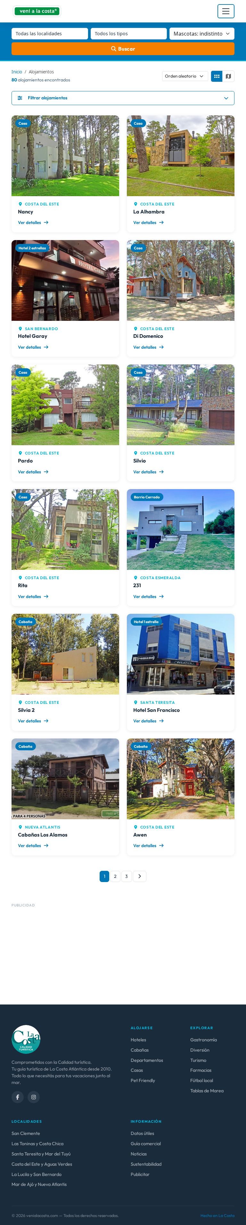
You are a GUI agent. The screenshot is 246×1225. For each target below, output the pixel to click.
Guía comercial (146, 1143)
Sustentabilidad (146, 1164)
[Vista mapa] (228, 76)
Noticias (139, 1154)
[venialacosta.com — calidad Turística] (26, 1038)
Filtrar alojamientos (47, 98)
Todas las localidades (39, 33)
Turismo (198, 1060)
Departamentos (147, 1060)
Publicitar (140, 1174)
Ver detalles (30, 222)
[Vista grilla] (217, 76)
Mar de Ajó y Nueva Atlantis (39, 1184)
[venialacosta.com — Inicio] (37, 11)
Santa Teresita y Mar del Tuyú (41, 1154)
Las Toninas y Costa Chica (37, 1143)
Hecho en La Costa (217, 1215)
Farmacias (200, 1070)
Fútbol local (201, 1080)
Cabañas (140, 1050)
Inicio (17, 72)
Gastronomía (203, 1040)
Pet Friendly (143, 1080)
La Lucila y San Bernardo (37, 1174)
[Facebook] (18, 1097)
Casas (137, 1070)
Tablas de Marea (207, 1091)
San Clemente (26, 1133)
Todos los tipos (111, 33)
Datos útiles (142, 1133)
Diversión (199, 1050)
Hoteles (138, 1040)
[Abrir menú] (225, 11)
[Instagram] (34, 1097)
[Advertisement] (123, 954)
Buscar (126, 49)
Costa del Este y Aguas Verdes (42, 1164)
